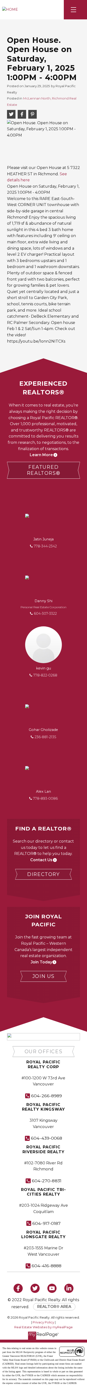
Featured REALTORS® (43, 470)
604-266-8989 (46, 1095)
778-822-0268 (45, 675)
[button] (43, 470)
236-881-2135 (45, 737)
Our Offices (44, 1051)
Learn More (41, 455)
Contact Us (41, 860)
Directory (43, 874)
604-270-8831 (46, 1180)
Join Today (41, 962)
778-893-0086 (45, 798)
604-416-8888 (46, 1265)
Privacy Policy (43, 1322)
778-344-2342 (45, 546)
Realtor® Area (54, 1306)
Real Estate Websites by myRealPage (43, 1327)
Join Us (43, 976)
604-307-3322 (45, 613)
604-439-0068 (46, 1138)
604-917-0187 (46, 1223)
